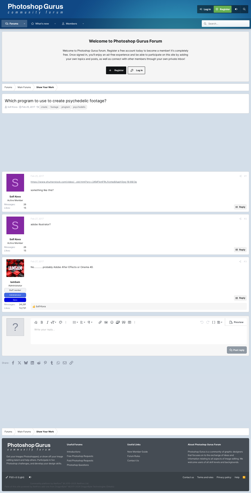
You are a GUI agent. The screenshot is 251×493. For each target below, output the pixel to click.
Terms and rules (205, 477)
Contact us (188, 477)
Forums (14, 23)
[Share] (240, 176)
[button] (24, 23)
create (44, 107)
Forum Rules (133, 456)
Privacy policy (224, 477)
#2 (245, 218)
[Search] (244, 9)
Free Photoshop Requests (80, 456)
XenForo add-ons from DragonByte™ (50, 486)
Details (110, 486)
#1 (245, 176)
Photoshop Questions (78, 465)
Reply (242, 207)
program (66, 107)
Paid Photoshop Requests (80, 460)
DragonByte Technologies (93, 486)
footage (54, 107)
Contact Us (133, 460)
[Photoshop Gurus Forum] (28, 450)
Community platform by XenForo (59, 483)
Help (237, 477)
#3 (245, 261)
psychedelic (79, 107)
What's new (42, 23)
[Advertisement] (125, 142)
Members (71, 23)
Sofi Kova (12, 107)
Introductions (73, 451)
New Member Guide (137, 451)
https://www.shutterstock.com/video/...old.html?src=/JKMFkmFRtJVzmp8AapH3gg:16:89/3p (84, 181)
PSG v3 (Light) (16, 477)
